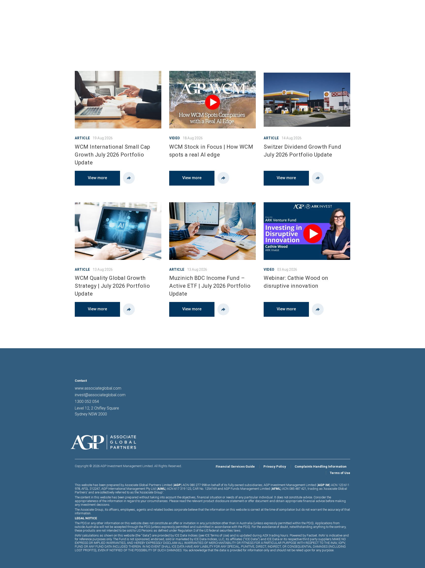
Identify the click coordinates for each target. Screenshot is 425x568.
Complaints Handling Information (321, 466)
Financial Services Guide (235, 466)
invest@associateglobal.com (100, 395)
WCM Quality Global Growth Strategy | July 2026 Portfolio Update (112, 286)
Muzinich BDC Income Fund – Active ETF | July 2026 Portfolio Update (209, 286)
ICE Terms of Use (216, 535)
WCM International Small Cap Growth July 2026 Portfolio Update (112, 155)
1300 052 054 (87, 401)
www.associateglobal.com (98, 388)
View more (97, 177)
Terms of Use (340, 473)
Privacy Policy (274, 466)
